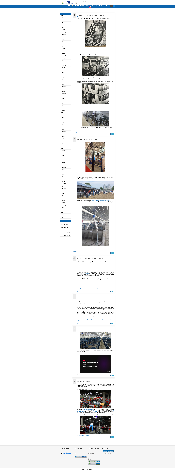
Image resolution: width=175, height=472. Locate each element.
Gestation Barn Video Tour (84, 329)
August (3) (63, 172)
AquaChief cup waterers (83, 201)
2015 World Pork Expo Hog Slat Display (87, 139)
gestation (88, 319)
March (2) (63, 129)
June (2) (63, 43)
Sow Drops (83, 411)
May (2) (63, 62)
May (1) (63, 44)
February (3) (64, 131)
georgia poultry (63, 224)
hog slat (63, 227)
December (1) (64, 32)
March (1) (63, 48)
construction (78, 248)
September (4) (64, 136)
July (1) (63, 41)
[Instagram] (110, 454)
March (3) (63, 18)
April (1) (63, 17)
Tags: (77, 247)
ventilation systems (90, 409)
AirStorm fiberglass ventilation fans (95, 173)
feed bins (82, 319)
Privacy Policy (90, 458)
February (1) (64, 65)
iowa (82, 374)
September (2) (64, 191)
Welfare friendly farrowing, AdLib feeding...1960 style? (91, 15)
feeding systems (84, 409)
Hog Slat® (93, 248)
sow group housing (81, 288)
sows (104, 319)
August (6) (63, 155)
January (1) (63, 67)
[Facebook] (103, 454)
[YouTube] (108, 454)
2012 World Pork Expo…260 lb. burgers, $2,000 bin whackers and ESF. (94, 296)
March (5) (63, 200)
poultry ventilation (63, 232)
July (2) (63, 77)
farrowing (79, 319)
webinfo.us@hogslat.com (67, 453)
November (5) (64, 188)
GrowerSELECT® (86, 248)
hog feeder (90, 248)
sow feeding (101, 319)
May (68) (63, 210)
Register (110, 2)
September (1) (64, 29)
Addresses (76, 452)
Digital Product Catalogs (92, 452)
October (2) (63, 72)
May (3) (63, 126)
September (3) (64, 171)
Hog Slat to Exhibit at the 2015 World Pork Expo (90, 258)
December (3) (64, 165)
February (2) (64, 86)
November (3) (64, 115)
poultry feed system (63, 229)
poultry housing (63, 230)
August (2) (63, 98)
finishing (82, 248)
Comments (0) (75, 132)
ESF (77, 319)
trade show (82, 249)
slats (100, 248)
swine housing (79, 249)
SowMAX (86, 288)
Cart (75, 453)
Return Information (91, 454)
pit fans (98, 248)
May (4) (63, 198)
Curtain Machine (94, 411)
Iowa (96, 248)
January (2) (63, 20)
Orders (76, 450)
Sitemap (89, 459)
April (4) (63, 179)
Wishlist (76, 454)
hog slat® (66, 227)
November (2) (64, 25)
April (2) (63, 82)
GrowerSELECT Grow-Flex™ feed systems (97, 200)
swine (102, 248)
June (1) (63, 79)
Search (94, 1)
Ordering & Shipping (91, 453)
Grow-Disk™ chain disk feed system (107, 173)
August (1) (63, 39)
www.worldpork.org (86, 273)
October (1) (63, 36)
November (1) (64, 34)
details (78, 134)
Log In (113, 2)
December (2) (64, 24)
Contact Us (90, 450)
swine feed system (106, 248)
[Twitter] (105, 454)
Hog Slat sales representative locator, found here (105, 203)
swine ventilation (100, 288)
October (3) (63, 207)
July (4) (63, 195)
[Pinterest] (107, 454)
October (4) (63, 27)
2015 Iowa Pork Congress (83, 381)
